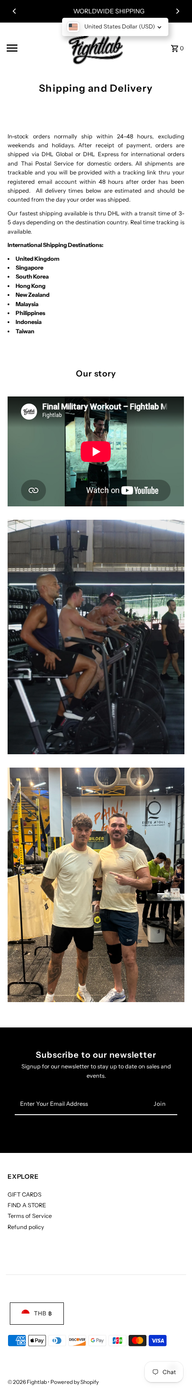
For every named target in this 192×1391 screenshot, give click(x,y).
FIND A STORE (27, 1205)
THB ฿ (43, 1313)
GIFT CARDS (25, 1194)
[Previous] (14, 11)
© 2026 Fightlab (28, 1382)
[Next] (177, 11)
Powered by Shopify (74, 1382)
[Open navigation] (31, 48)
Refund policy (26, 1227)
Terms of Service (30, 1216)
